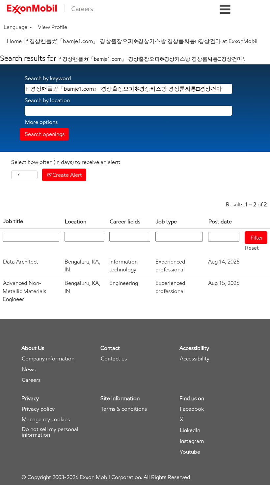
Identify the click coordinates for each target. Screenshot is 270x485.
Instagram (192, 441)
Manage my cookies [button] (46, 419)
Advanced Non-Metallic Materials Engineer (24, 291)
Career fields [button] (125, 221)
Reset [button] (252, 247)
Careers (31, 380)
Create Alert (66, 175)
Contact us (114, 359)
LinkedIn (190, 430)
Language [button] (16, 27)
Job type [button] (166, 221)
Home (14, 41)
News (29, 369)
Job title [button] (13, 221)
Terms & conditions (124, 409)
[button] (225, 9)
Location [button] (75, 221)
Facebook (192, 409)
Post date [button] (220, 221)
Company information (48, 359)
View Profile (52, 27)
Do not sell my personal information (50, 432)
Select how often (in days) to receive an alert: (65, 162)
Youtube (190, 452)
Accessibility (194, 359)
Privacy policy (38, 409)
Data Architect (20, 261)
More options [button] (41, 122)
